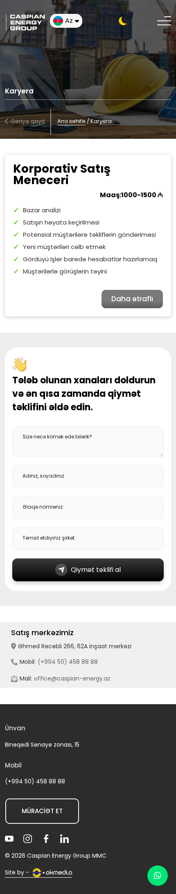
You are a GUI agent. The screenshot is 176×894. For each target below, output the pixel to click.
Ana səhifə (71, 121)
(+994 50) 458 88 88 (68, 662)
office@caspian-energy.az (72, 678)
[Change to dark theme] (123, 21)
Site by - (17, 872)
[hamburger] (164, 21)
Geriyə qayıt (28, 121)
